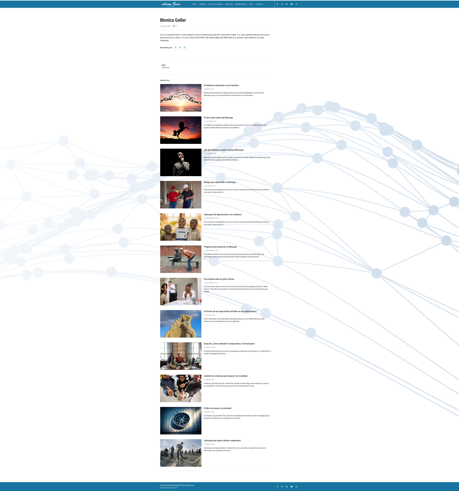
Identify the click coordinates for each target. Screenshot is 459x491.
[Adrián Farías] (170, 4)
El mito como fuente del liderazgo (218, 117)
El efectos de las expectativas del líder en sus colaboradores (230, 311)
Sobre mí (202, 4)
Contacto (259, 4)
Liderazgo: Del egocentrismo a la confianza (222, 214)
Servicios (229, 4)
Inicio (194, 4)
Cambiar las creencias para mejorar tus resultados (226, 376)
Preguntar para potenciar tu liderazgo (220, 247)
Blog (251, 4)
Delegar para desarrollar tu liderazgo (220, 182)
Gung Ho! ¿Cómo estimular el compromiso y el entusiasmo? (229, 343)
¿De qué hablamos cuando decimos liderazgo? (224, 150)
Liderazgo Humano (215, 4)
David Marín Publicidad (168, 488)
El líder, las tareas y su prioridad (217, 408)
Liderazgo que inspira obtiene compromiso (222, 440)
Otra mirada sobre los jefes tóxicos (219, 279)
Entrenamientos (241, 4)
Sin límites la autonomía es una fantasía (221, 85)
